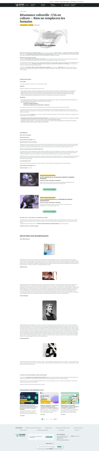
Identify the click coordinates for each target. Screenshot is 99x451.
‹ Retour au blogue (23, 11)
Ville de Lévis (77, 430)
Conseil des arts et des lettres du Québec (27, 401)
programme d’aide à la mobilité (54, 119)
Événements (31, 25)
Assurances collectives (43, 5)
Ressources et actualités (73, 5)
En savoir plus (52, 446)
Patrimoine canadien (23, 430)
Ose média (56, 1)
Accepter (59, 446)
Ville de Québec (61, 430)
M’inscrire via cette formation (49, 189)
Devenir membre (73, 1)
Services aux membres (33, 5)
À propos (51, 1)
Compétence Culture (48, 427)
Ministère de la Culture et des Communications (33, 427)
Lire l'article (22, 415)
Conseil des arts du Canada (78, 427)
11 (51, 419)
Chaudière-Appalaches (71, 401)
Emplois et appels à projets (64, 1)
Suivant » (55, 419)
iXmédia (51, 448)
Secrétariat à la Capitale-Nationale (42, 430)
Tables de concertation (53, 5)
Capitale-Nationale (23, 25)
